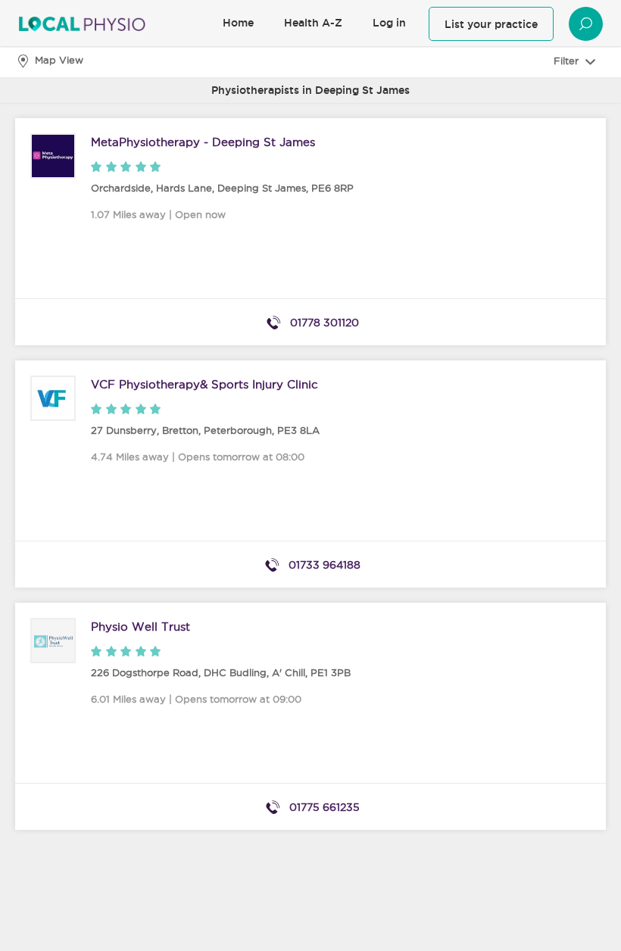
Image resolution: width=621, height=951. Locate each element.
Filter (568, 60)
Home (238, 23)
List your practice (491, 24)
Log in (389, 23)
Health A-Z (313, 23)
